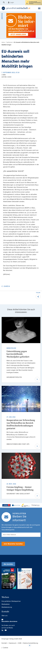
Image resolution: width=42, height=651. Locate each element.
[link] (17, 8)
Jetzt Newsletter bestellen (13, 544)
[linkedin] (2, 630)
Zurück (7, 286)
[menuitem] (4, 2)
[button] (39, 8)
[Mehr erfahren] (6, 505)
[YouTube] (6, 630)
